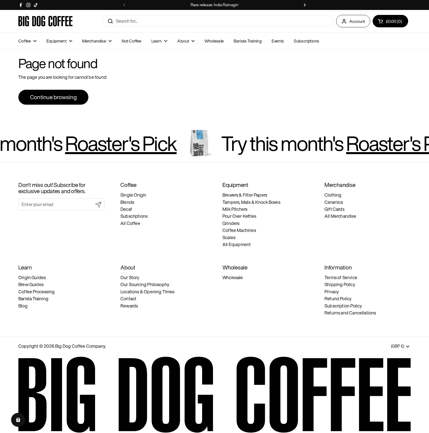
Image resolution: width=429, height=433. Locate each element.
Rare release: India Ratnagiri (214, 5)
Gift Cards (334, 209)
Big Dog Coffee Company (80, 346)
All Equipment (236, 244)
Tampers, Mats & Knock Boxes (251, 202)
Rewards (129, 306)
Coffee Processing (36, 291)
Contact (128, 298)
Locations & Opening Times (147, 291)
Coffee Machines (239, 230)
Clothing (332, 195)
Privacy (331, 291)
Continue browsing (53, 97)
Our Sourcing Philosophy (144, 284)
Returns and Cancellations (350, 312)
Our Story (130, 277)
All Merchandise (340, 216)
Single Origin (133, 195)
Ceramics (333, 202)
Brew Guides (30, 284)
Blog (23, 306)
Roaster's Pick (104, 143)
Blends (127, 202)
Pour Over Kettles (239, 216)
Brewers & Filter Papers (244, 195)
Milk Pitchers (234, 209)
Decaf (126, 209)
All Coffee (130, 223)
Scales (228, 237)
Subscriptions (133, 216)
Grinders (230, 223)
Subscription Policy (343, 306)
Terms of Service (340, 277)
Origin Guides (32, 277)
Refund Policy (338, 298)
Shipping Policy (339, 284)
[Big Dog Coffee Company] (45, 21)
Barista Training (33, 298)
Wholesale (232, 277)
